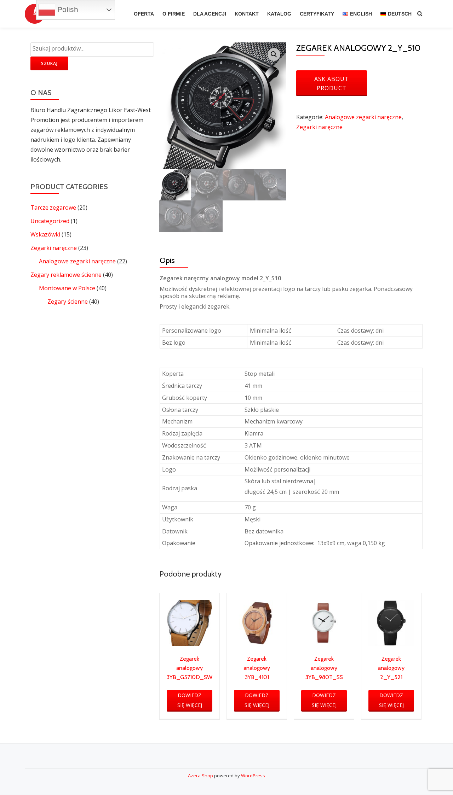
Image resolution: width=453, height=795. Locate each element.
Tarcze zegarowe (53, 207)
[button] (274, 54)
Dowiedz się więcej (189, 700)
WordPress (253, 775)
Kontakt (247, 14)
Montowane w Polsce (67, 288)
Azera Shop (200, 775)
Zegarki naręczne (53, 248)
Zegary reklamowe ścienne (66, 275)
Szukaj (49, 63)
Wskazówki (45, 234)
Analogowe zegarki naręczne (77, 261)
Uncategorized (49, 221)
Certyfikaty (317, 14)
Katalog (279, 14)
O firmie (173, 14)
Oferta (144, 14)
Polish (66, 9)
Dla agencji (209, 14)
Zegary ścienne (67, 301)
